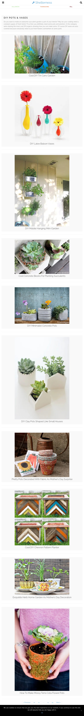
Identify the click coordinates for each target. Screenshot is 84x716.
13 (48, 702)
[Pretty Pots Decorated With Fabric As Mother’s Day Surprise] (42, 476)
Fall (71, 6)
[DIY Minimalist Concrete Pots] (42, 323)
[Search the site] (81, 2)
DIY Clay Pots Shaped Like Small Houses (42, 421)
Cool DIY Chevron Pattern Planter (42, 547)
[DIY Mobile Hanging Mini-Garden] (42, 226)
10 (34, 702)
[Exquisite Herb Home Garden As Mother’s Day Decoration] (42, 595)
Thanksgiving (44, 6)
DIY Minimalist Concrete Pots (42, 325)
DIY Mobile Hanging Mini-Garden (42, 228)
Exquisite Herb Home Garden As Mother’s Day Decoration (42, 597)
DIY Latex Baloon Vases (42, 143)
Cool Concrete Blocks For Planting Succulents (42, 276)
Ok (42, 713)
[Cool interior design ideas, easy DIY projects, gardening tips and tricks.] (42, 4)
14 (52, 702)
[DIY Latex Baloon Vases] (42, 141)
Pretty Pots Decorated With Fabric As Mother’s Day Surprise (42, 479)
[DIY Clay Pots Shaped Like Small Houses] (42, 419)
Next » (58, 702)
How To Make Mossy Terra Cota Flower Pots (42, 693)
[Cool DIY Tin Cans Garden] (42, 73)
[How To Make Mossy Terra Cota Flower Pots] (42, 690)
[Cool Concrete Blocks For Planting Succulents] (42, 273)
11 (38, 702)
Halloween (15, 6)
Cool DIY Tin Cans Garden (42, 75)
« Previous (26, 702)
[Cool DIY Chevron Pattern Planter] (42, 545)
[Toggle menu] (3, 2)
